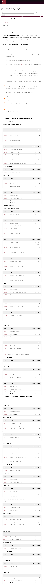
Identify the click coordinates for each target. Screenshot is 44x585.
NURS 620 (5, 198)
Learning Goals (5, 22)
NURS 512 (4, 181)
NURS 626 (5, 292)
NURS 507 (5, 348)
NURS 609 (5, 183)
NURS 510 (4, 154)
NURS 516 (4, 264)
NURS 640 (5, 294)
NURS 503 (5, 149)
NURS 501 (4, 132)
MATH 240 (22, 64)
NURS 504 (5, 152)
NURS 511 (4, 351)
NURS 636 (5, 315)
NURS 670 (5, 306)
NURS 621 (4, 389)
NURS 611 (4, 377)
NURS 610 (4, 186)
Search (3, 14)
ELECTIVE (5, 200)
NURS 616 (4, 278)
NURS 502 (5, 135)
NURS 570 (5, 266)
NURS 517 (4, 252)
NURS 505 (5, 138)
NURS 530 (5, 159)
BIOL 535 (4, 223)
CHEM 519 (5, 225)
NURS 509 (5, 172)
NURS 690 (5, 318)
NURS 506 (5, 140)
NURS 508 (5, 336)
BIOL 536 (4, 242)
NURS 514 (4, 250)
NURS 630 (5, 280)
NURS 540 (5, 163)
